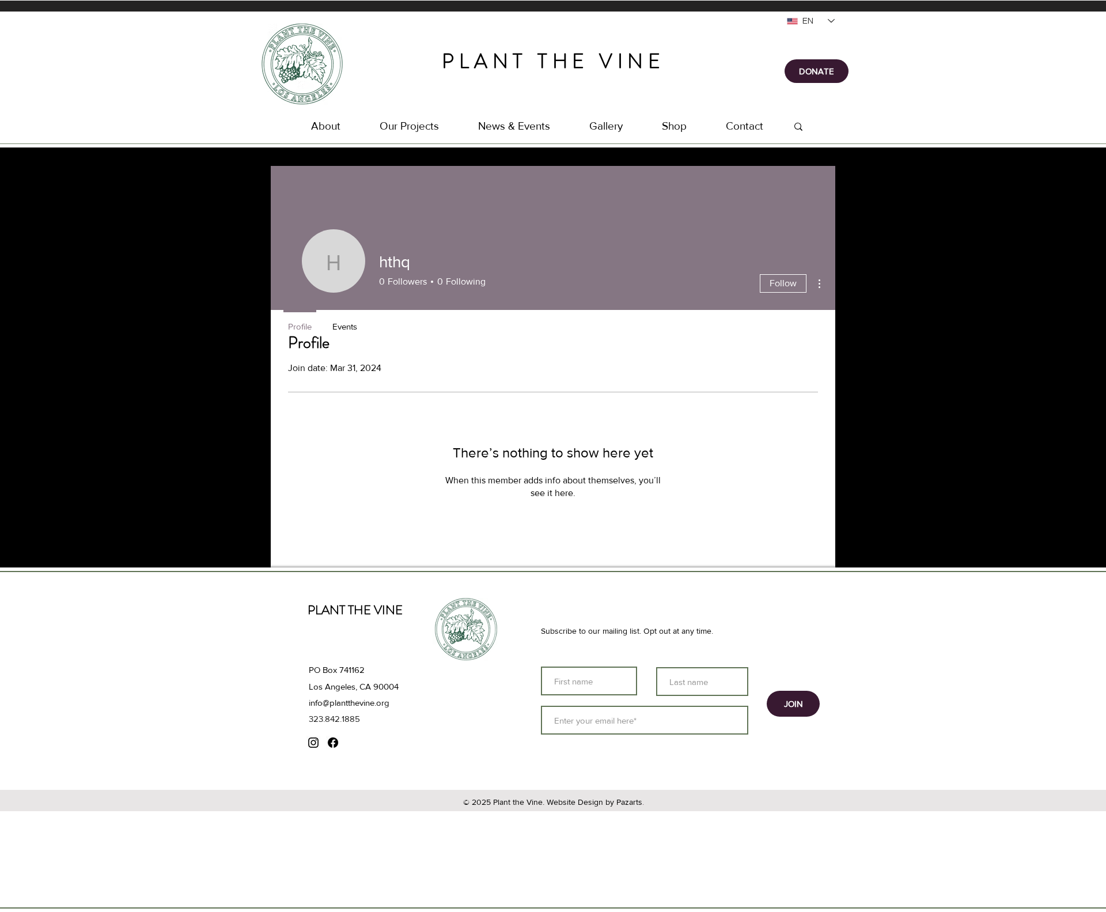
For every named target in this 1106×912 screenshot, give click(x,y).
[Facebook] (333, 743)
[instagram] (313, 743)
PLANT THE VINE (553, 61)
